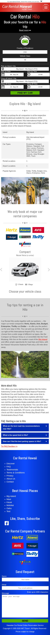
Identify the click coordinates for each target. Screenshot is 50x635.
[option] (25, 269)
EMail (4, 585)
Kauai (9, 502)
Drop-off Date (6, 84)
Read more (24, 30)
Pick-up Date (6, 71)
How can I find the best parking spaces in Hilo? (22, 441)
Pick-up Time (32, 71)
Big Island (42, 339)
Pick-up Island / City (8, 66)
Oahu (9, 508)
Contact (10, 482)
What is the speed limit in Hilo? (15, 435)
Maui (9, 499)
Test (8, 511)
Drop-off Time (32, 84)
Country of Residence (25, 48)
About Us (11, 479)
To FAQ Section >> (9, 446)
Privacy (10, 476)
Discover (11, 463)
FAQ (9, 466)
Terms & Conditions (16, 472)
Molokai (10, 505)
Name (4, 576)
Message (5, 593)
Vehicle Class (25, 56)
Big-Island (11, 496)
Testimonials (12, 469)
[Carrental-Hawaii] (17, 9)
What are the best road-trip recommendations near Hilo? (21, 427)
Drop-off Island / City (8, 78)
